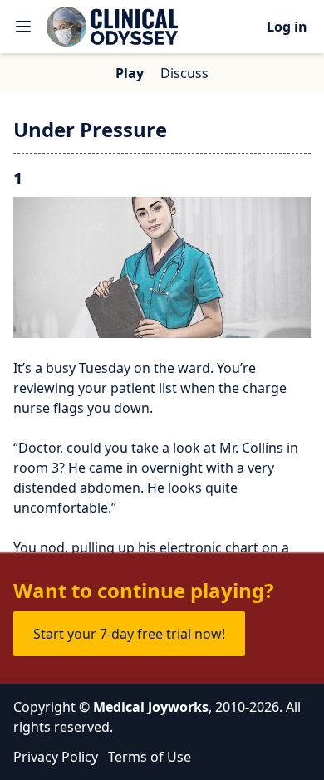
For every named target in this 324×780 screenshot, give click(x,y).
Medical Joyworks (151, 707)
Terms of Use (149, 757)
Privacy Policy (55, 757)
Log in (287, 26)
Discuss (184, 73)
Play (129, 73)
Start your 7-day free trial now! (129, 634)
